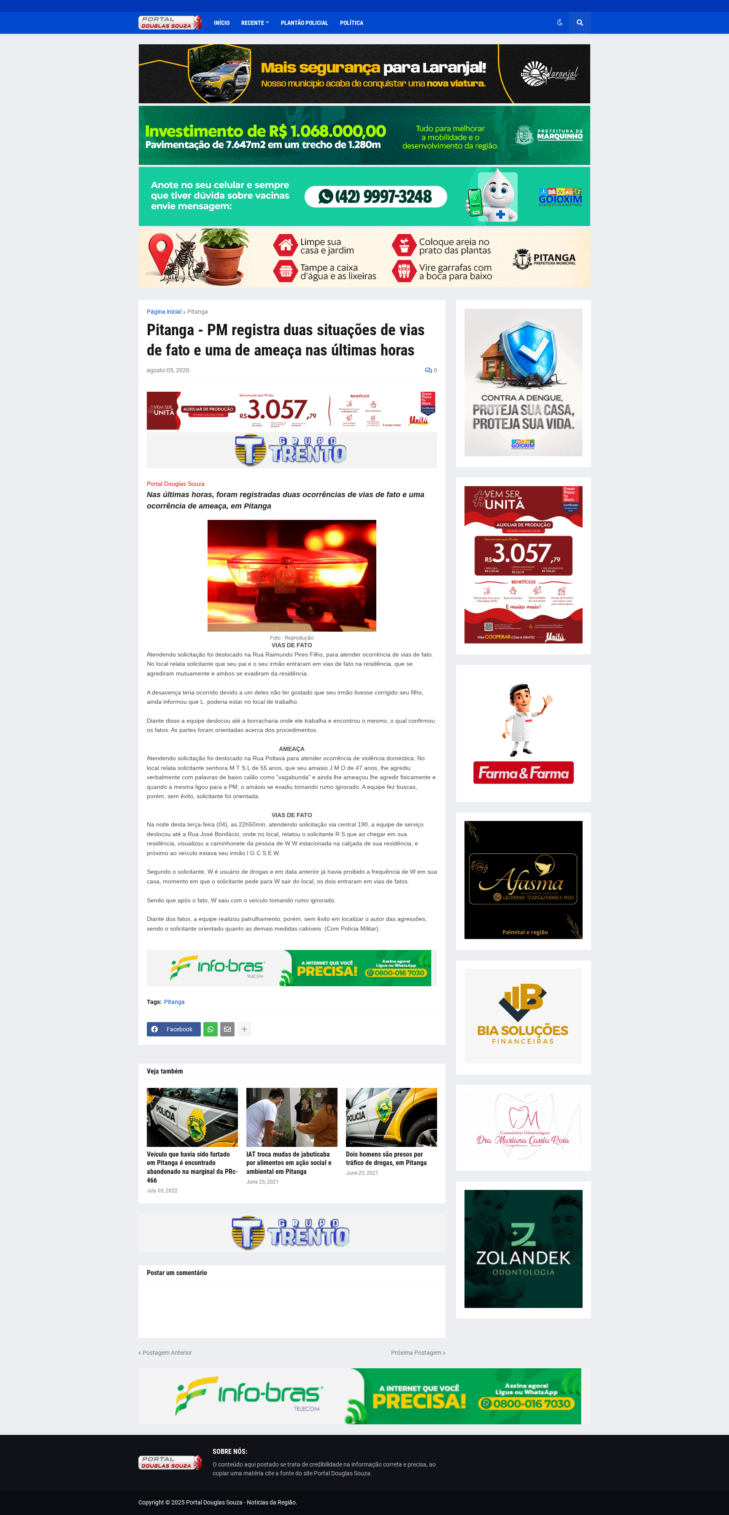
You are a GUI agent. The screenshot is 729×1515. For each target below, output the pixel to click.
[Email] (227, 1029)
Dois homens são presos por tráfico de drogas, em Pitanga (386, 1158)
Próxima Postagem (416, 1352)
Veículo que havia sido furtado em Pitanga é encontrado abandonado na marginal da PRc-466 (192, 1167)
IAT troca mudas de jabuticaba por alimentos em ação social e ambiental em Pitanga (289, 1163)
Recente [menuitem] (252, 22)
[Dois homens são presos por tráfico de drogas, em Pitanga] (391, 1117)
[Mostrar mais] (244, 1029)
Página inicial (164, 312)
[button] (560, 23)
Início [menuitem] (222, 22)
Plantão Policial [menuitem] (304, 22)
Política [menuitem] (351, 22)
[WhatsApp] (210, 1029)
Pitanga (197, 312)
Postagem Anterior (167, 1352)
